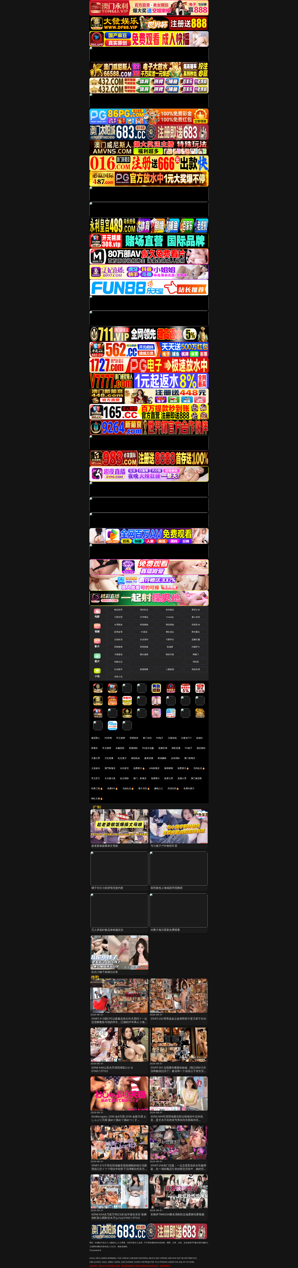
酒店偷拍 (201, 747)
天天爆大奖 (110, 778)
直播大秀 (182, 778)
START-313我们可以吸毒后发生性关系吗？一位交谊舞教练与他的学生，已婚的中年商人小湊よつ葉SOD (119, 1022)
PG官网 (108, 737)
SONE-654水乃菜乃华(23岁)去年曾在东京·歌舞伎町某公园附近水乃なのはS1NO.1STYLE (119, 1216)
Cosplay (170, 617)
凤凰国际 (133, 747)
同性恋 (196, 661)
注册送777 (186, 737)
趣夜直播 (148, 758)
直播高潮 (162, 747)
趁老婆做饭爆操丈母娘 (104, 845)
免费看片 (155, 778)
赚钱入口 (158, 788)
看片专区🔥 (144, 788)
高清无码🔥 (173, 788)
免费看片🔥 (139, 768)
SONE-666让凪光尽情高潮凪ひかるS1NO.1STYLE (112, 1069)
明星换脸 (144, 646)
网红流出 (170, 631)
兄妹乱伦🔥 (128, 788)
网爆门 (196, 654)
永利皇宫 (124, 768)
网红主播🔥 (97, 798)
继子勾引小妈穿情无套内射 (107, 888)
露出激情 (144, 654)
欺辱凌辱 (118, 631)
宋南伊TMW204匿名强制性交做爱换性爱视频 (177, 1214)
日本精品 (144, 617)
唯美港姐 (170, 624)
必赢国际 (120, 747)
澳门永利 (147, 737)
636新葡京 (154, 768)
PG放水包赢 (148, 747)
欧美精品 (170, 609)
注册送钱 (172, 737)
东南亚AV (196, 624)
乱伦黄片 (122, 758)
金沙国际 (124, 778)
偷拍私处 (135, 758)
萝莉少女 (196, 609)
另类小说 (118, 676)
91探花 (144, 631)
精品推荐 (118, 609)
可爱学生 (170, 639)
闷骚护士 (196, 646)
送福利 (199, 737)
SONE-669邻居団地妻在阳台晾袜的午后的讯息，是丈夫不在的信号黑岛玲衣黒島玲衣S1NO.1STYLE (177, 1120)
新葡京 (94, 747)
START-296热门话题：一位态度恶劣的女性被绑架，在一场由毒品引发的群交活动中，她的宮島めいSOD (179, 1169)
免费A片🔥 (112, 788)
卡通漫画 (118, 654)
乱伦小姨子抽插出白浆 (104, 972)
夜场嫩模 (162, 758)
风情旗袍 (118, 646)
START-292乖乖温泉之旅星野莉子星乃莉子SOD (178, 1018)
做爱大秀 (168, 778)
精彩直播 (176, 747)
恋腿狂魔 (196, 639)
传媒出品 (118, 661)
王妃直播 (109, 758)
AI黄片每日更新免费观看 (165, 930)
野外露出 (196, 631)
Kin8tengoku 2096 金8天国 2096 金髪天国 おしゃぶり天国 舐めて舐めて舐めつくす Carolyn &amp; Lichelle (119, 1120)
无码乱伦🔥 (199, 768)
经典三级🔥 (97, 788)
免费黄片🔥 (183, 768)
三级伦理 (118, 617)
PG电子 (159, 737)
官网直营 (134, 737)
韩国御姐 (144, 624)
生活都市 (118, 669)
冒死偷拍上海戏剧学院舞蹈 (167, 888)
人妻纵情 (170, 669)
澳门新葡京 (189, 758)
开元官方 (95, 778)
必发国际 (175, 758)
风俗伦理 (196, 669)
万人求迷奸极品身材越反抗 (107, 930)
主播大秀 (95, 758)
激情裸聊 (168, 768)
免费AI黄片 (188, 788)
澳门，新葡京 (140, 778)
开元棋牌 (120, 737)
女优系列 (144, 639)
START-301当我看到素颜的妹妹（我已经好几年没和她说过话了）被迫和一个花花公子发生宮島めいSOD (179, 1071)
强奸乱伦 (144, 609)
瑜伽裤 (170, 646)
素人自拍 (196, 617)
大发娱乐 (95, 768)
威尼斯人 (95, 737)
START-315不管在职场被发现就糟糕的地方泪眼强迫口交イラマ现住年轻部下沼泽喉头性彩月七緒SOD (119, 1169)
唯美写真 (170, 654)
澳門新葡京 (110, 768)
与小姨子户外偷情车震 (164, 845)
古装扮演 (118, 639)
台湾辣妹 (118, 624)
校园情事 (144, 669)
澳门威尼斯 (196, 778)
